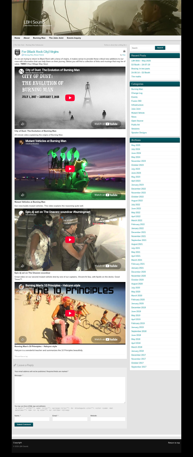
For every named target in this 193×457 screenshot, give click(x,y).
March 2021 (136, 260)
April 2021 (135, 256)
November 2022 (138, 193)
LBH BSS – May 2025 (141, 61)
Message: (19, 375)
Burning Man (28, 55)
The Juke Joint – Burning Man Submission (28, 45)
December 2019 (138, 307)
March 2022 (136, 220)
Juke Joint (135, 109)
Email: (55, 416)
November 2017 (138, 359)
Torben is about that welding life (115, 45)
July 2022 (135, 204)
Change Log (136, 93)
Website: (93, 416)
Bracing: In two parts (140, 68)
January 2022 (137, 228)
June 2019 (136, 311)
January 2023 (137, 185)
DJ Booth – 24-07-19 (140, 64)
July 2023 (135, 169)
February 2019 (138, 323)
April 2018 (135, 343)
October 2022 (137, 196)
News (133, 117)
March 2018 (136, 347)
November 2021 (138, 236)
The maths (136, 76)
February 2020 (138, 299)
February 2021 (138, 264)
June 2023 (136, 173)
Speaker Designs (139, 132)
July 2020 (135, 288)
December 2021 (138, 232)
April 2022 (135, 216)
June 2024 (136, 153)
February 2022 (138, 224)
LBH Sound (34, 22)
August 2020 (137, 284)
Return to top (174, 443)
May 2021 (135, 252)
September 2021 (138, 240)
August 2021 (137, 244)
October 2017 (137, 363)
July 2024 (135, 149)
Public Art (135, 125)
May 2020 (135, 291)
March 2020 (136, 295)
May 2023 (135, 177)
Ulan (123, 55)
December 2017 (138, 355)
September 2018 (138, 331)
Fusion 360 (136, 101)
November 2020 (138, 276)
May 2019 (135, 315)
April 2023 (135, 181)
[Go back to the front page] (96, 17)
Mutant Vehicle (39, 55)
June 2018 (136, 335)
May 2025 (135, 145)
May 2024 (135, 157)
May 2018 (135, 339)
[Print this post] (124, 51)
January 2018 (137, 351)
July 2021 (135, 248)
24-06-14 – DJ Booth (140, 72)
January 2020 (137, 303)
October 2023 (137, 165)
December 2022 (138, 189)
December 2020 (138, 272)
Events (134, 97)
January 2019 (137, 327)
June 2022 (136, 208)
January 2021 (137, 268)
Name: (18, 416)
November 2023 (138, 161)
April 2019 (135, 319)
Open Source (137, 121)
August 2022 (137, 200)
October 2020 (137, 280)
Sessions (135, 129)
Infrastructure (137, 105)
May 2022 (135, 212)
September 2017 (138, 367)
